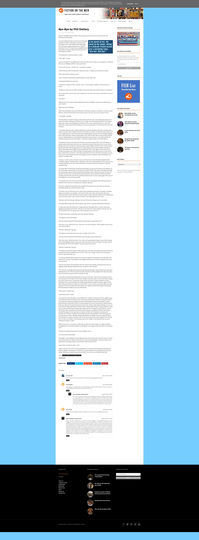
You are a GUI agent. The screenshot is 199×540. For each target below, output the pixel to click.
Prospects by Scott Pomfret (102, 500)
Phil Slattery (65, 355)
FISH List (113, 21)
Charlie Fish (137, 170)
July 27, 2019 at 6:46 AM (107, 384)
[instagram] (135, 524)
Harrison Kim (69, 375)
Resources (61, 491)
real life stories (71, 355)
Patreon (137, 57)
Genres (74, 21)
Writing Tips (62, 493)
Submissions (122, 21)
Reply (68, 380)
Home (68, 21)
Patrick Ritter (69, 384)
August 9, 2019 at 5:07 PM (107, 394)
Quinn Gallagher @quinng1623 (80, 394)
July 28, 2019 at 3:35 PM (107, 409)
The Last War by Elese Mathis (103, 509)
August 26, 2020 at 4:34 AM (107, 418)
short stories (78, 355)
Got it (136, 3)
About (130, 21)
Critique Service (102, 21)
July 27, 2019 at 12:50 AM (107, 375)
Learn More (130, 3)
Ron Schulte (69, 409)
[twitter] (127, 524)
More (60, 489)
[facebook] (131, 524)
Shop (93, 21)
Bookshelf (61, 486)
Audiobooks (62, 484)
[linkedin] (139, 524)
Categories (84, 21)
